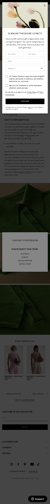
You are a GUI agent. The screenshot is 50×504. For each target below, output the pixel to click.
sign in (30, 107)
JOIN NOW (25, 101)
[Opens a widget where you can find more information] (37, 499)
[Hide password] (41, 68)
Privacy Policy (31, 92)
